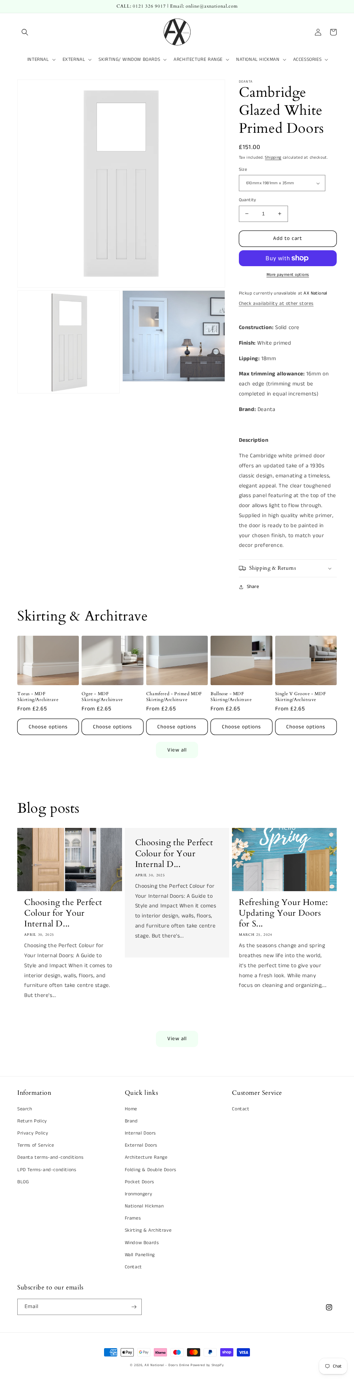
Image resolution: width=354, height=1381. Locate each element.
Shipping (273, 157)
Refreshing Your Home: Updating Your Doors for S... (283, 913)
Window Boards (142, 1242)
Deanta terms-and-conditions (50, 1157)
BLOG (23, 1181)
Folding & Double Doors (150, 1169)
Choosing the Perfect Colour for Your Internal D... (63, 913)
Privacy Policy (32, 1133)
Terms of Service (35, 1145)
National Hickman (144, 1206)
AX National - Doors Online (167, 1365)
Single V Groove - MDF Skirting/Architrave (300, 697)
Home (131, 1108)
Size (243, 169)
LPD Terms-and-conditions (46, 1169)
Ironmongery (138, 1194)
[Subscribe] (133, 1307)
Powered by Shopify (207, 1365)
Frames (133, 1218)
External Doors (141, 1145)
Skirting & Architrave (148, 1230)
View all (177, 750)
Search (24, 1108)
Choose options (48, 726)
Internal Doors (140, 1133)
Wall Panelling (140, 1254)
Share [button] (253, 586)
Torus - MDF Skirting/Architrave (37, 697)
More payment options (288, 275)
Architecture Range (146, 1157)
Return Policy (32, 1121)
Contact (133, 1266)
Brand (131, 1121)
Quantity (247, 200)
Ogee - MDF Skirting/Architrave (102, 697)
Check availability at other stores (276, 303)
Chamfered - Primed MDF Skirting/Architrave (174, 697)
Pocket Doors (139, 1181)
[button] (24, 32)
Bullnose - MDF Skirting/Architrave (231, 697)
